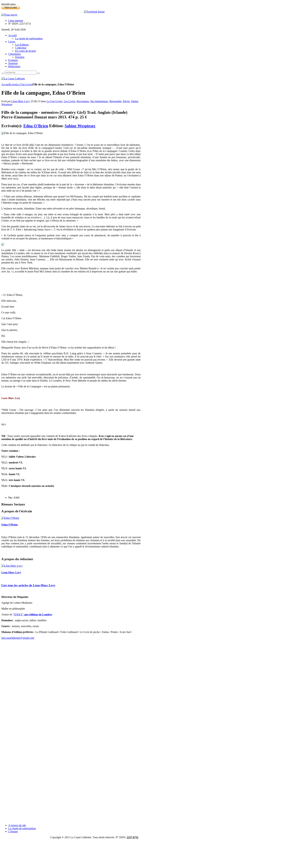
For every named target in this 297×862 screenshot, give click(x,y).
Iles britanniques (99, 101)
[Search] (2, 73)
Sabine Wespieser (80, 126)
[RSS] (9, 14)
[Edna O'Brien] (10, 517)
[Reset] (38, 73)
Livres (13, 84)
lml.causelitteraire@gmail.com (17, 637)
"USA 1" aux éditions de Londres (32, 614)
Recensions (83, 101)
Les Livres (69, 101)
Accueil (5, 84)
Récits (126, 101)
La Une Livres (24, 84)
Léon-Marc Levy (20, 101)
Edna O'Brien (35, 126)
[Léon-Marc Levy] (12, 565)
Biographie (115, 101)
